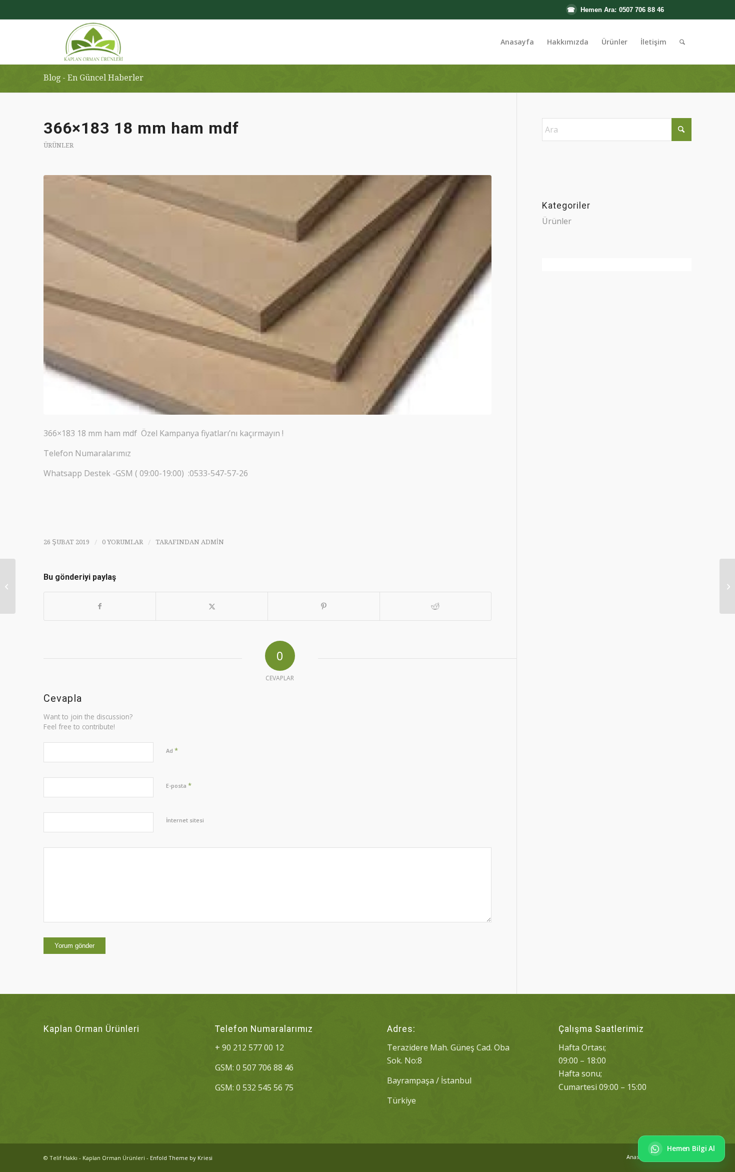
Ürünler (59, 145)
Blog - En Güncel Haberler (94, 78)
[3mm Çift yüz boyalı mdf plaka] (727, 586)
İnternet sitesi (185, 820)
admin (212, 542)
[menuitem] (517, 42)
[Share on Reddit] (436, 606)
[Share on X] (212, 606)
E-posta (179, 785)
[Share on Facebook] (100, 606)
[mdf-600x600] (268, 295)
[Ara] (682, 42)
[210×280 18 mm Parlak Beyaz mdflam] (8, 586)
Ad (172, 750)
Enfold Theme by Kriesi (181, 1157)
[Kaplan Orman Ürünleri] (93, 42)
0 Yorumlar (122, 542)
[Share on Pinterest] (324, 606)
